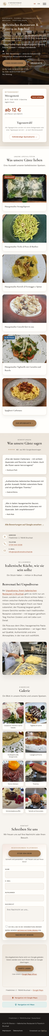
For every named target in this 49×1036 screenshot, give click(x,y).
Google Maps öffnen (29, 974)
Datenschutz (18, 1031)
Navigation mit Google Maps (26, 998)
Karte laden (24, 968)
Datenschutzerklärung (27, 930)
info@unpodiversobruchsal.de (20, 552)
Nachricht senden (24, 935)
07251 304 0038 (15, 545)
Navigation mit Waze (26, 1005)
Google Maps (38, 990)
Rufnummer (10, 893)
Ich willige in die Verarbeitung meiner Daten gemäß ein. (23, 928)
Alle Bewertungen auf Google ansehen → (24, 524)
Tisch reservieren (14, 63)
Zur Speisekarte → (24, 423)
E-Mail (8, 881)
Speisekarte (36, 63)
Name (7, 869)
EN (39, 4)
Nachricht (9, 904)
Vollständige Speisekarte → (24, 137)
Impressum (6, 1031)
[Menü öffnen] (44, 4)
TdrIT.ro (44, 1031)
